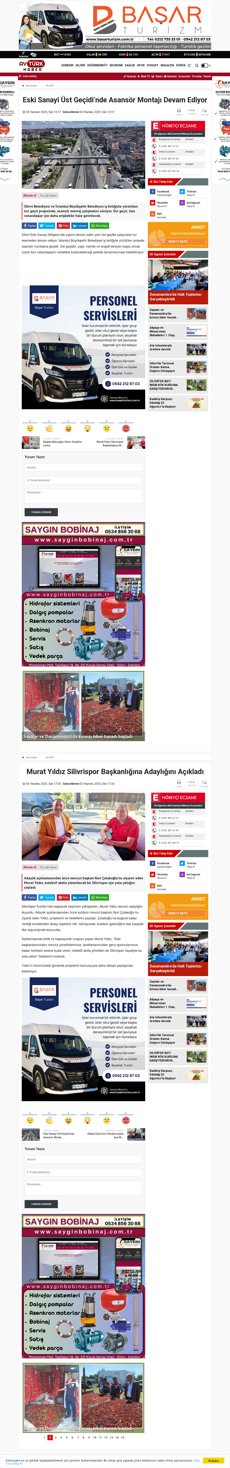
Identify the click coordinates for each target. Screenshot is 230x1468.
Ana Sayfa (31, 85)
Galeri (159, 76)
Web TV (145, 76)
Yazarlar (131, 76)
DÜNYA (181, 65)
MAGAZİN (167, 65)
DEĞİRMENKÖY (97, 65)
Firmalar (197, 76)
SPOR (141, 65)
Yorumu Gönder (41, 512)
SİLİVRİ (80, 65)
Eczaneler (184, 76)
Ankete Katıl (178, 241)
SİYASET (152, 65)
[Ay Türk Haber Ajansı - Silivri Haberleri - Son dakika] (32, 65)
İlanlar (207, 76)
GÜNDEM (67, 65)
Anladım (213, 1460)
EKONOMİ (116, 65)
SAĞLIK (130, 65)
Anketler (172, 76)
